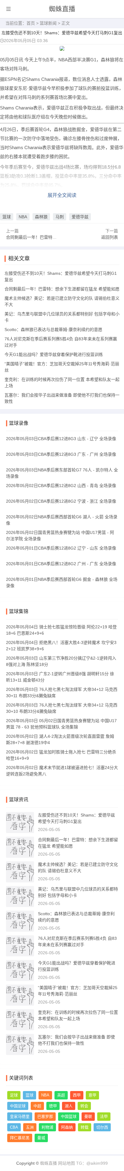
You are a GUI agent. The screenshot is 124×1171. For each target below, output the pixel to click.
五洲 (30, 1127)
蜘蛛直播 (62, 9)
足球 (14, 1095)
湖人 (69, 1106)
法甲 (104, 1116)
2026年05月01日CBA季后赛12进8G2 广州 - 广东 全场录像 (61, 563)
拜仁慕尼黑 (19, 1138)
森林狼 (41, 216)
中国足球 (18, 1106)
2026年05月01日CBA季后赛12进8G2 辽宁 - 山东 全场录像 (61, 548)
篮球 (6, 216)
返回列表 (109, 237)
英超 (61, 1095)
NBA (23, 216)
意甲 (92, 1095)
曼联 (88, 1116)
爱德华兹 (80, 216)
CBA (14, 1127)
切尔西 (102, 1127)
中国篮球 (68, 1116)
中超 (37, 1106)
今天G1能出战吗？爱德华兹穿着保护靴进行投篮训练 (54, 354)
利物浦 (47, 1127)
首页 (30, 23)
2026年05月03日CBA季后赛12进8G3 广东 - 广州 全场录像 (61, 454)
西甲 (77, 1095)
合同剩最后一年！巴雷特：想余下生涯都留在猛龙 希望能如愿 (62, 289)
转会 (84, 1106)
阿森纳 (67, 1127)
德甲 (53, 1106)
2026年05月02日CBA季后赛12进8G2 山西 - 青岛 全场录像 (61, 485)
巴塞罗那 (45, 1116)
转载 (84, 1127)
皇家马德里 (19, 1116)
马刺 (59, 216)
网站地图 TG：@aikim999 (83, 1163)
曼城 (41, 1138)
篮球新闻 (48, 23)
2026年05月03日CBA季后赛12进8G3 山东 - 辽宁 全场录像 (61, 438)
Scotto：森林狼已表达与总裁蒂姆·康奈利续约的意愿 (53, 329)
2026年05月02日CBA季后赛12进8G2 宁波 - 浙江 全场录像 (61, 501)
